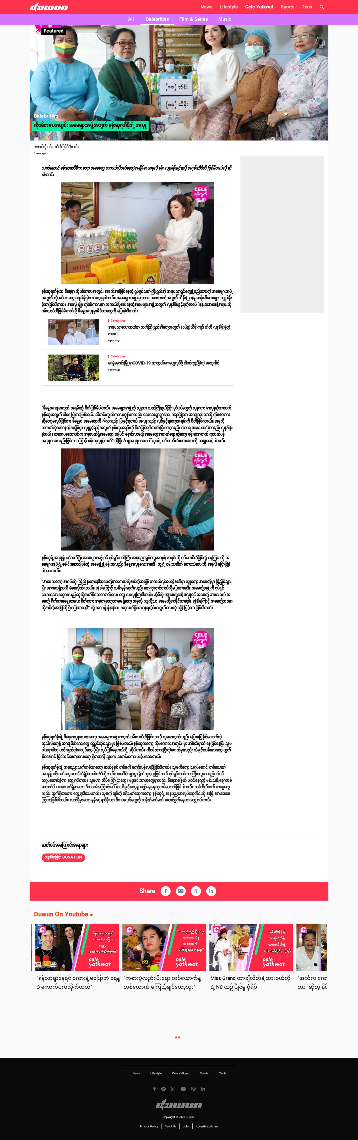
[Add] (166, 891)
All (131, 19)
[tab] (131, 19)
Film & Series (193, 19)
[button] (63, 857)
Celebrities (157, 19)
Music (224, 19)
